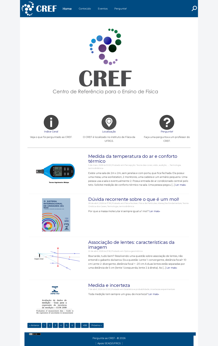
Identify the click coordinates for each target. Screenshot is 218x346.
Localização (109, 131)
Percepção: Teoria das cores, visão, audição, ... (147, 165)
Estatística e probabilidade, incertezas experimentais (149, 289)
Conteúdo (85, 8)
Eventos (103, 8)
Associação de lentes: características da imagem (131, 245)
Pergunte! (120, 8)
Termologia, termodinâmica (120, 206)
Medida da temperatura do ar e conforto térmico (132, 158)
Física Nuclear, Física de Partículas (140, 203)
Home (67, 9)
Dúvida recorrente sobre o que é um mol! (133, 199)
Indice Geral (51, 131)
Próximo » (96, 325)
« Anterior (34, 325)
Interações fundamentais (170, 203)
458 (85, 325)
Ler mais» (180, 184)
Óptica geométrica (133, 251)
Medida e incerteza (109, 285)
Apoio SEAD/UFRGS (109, 343)
